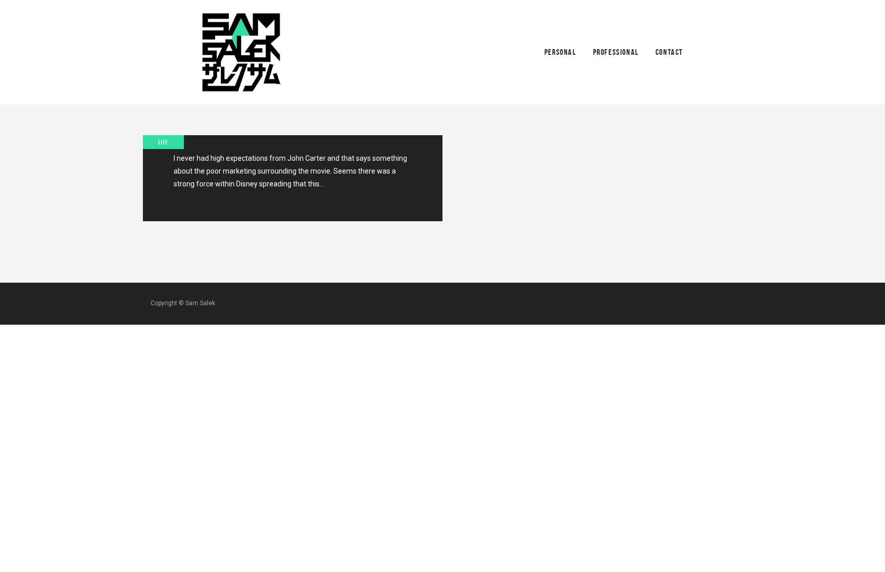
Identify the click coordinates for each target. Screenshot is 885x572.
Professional (616, 52)
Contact (669, 52)
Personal (560, 52)
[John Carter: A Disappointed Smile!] (292, 178)
